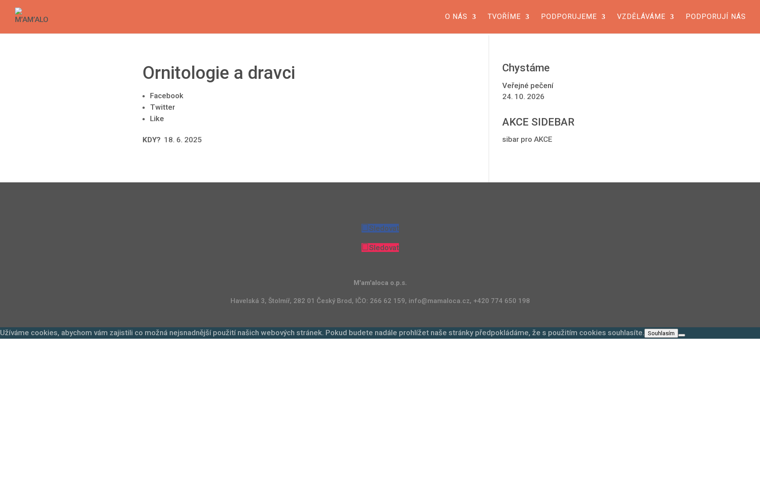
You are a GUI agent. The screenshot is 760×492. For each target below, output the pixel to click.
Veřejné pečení (527, 85)
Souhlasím (661, 333)
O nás (456, 17)
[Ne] (681, 335)
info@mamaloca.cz (439, 301)
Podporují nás (716, 17)
